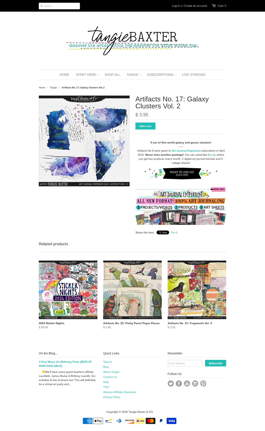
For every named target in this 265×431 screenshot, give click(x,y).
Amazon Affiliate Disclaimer (119, 392)
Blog (106, 366)
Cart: (222, 5)
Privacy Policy (111, 397)
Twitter (171, 383)
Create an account (195, 5)
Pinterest (203, 383)
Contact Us (110, 376)
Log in (176, 5)
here (211, 154)
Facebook (179, 383)
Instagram (195, 383)
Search (107, 361)
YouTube (187, 383)
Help (106, 381)
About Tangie (111, 371)
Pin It (174, 232)
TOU (106, 387)
